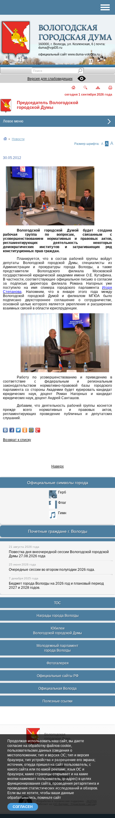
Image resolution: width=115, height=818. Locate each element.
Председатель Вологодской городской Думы (47, 105)
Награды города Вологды (58, 616)
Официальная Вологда (57, 688)
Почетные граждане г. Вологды (57, 531)
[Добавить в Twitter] (18, 430)
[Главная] (70, 88)
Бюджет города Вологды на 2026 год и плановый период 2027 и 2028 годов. (56, 585)
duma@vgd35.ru (50, 47)
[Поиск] (82, 88)
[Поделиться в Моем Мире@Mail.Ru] (31, 430)
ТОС (57, 603)
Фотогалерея (58, 663)
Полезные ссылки (57, 701)
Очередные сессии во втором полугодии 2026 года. (52, 570)
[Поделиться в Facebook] (11, 430)
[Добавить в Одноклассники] (24, 430)
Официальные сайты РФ (57, 676)
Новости (18, 139)
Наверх (57, 466)
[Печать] (106, 88)
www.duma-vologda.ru (84, 54)
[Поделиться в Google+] (37, 430)
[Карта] (94, 88)
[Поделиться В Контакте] (5, 430)
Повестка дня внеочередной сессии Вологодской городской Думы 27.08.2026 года (59, 554)
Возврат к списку (17, 440)
